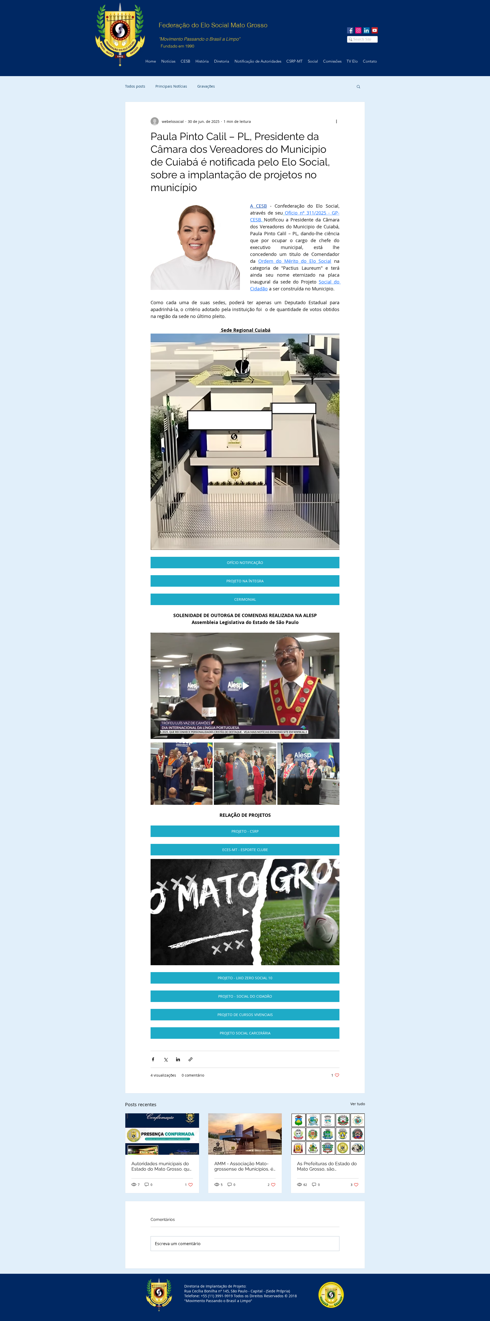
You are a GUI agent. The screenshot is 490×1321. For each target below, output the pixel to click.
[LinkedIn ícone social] (366, 30)
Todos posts (135, 86)
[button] (358, 86)
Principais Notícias (171, 86)
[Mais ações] (336, 121)
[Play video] (245, 686)
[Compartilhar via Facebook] (153, 1059)
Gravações (206, 86)
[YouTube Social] (375, 30)
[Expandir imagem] (182, 773)
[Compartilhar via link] (190, 1059)
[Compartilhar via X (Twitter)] (165, 1059)
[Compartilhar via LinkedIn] (178, 1059)
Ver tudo (357, 1103)
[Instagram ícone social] (358, 30)
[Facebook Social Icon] (350, 30)
